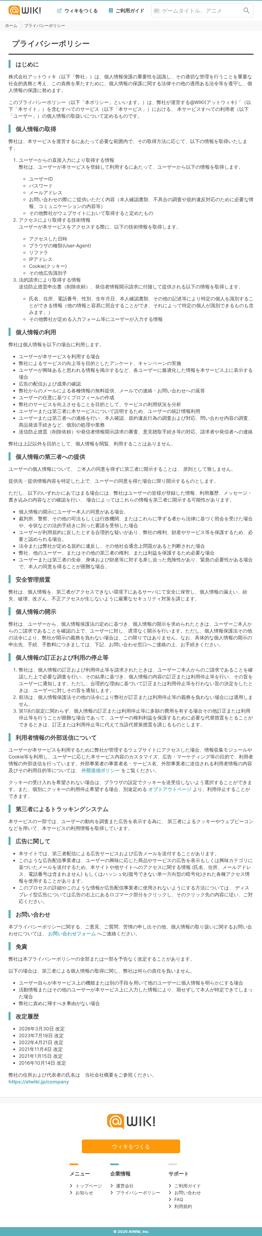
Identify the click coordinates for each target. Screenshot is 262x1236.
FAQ (178, 1199)
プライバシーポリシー (138, 1192)
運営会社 (125, 1185)
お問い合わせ (187, 1192)
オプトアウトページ (169, 789)
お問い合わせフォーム (72, 933)
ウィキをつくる (80, 10)
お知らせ (84, 1192)
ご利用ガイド (129, 10)
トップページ (88, 1185)
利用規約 (183, 1206)
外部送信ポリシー (101, 770)
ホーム (11, 25)
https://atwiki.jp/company (39, 1081)
